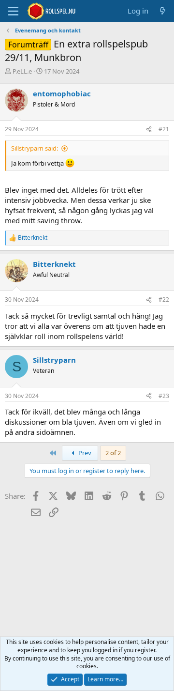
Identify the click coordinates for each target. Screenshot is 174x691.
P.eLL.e (22, 71)
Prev (84, 452)
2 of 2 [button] (113, 452)
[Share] (149, 129)
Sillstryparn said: (34, 148)
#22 (164, 299)
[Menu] (13, 11)
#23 (164, 396)
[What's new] (162, 11)
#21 (164, 129)
